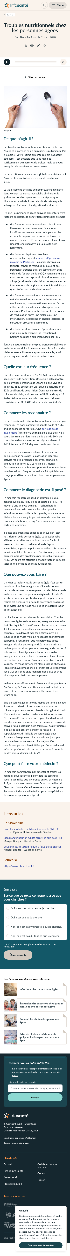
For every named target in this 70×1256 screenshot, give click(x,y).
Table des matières (37, 77)
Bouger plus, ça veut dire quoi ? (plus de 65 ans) (30, 846)
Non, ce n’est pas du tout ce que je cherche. (35, 936)
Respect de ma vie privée (16, 1143)
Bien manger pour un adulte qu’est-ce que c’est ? (31, 838)
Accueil (8, 1164)
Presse (41, 1180)
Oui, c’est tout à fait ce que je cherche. (32, 908)
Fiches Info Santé (13, 1171)
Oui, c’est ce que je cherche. (26, 917)
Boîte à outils (11, 1177)
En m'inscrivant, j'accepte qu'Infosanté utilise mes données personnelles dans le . (37, 1072)
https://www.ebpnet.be (17, 866)
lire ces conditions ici (42, 1238)
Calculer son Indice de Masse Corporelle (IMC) (30, 829)
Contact (42, 1173)
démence (40, 258)
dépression (52, 258)
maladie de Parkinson (22, 262)
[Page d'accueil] (16, 5)
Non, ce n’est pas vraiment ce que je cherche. (36, 926)
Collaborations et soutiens (47, 1166)
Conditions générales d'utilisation (20, 1137)
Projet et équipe (13, 1183)
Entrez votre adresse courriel (22, 1082)
